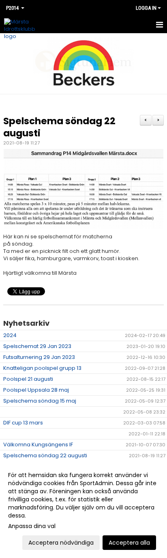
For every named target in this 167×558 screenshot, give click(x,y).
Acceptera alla (129, 543)
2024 (10, 335)
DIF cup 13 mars (23, 422)
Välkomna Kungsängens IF (38, 444)
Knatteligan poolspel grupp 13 (42, 368)
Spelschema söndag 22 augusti (59, 127)
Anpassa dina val (32, 526)
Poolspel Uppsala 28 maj (36, 390)
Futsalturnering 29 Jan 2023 (39, 357)
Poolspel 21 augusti (28, 379)
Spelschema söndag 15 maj (39, 401)
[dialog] (83, 508)
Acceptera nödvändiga (61, 543)
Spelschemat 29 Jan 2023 (37, 346)
